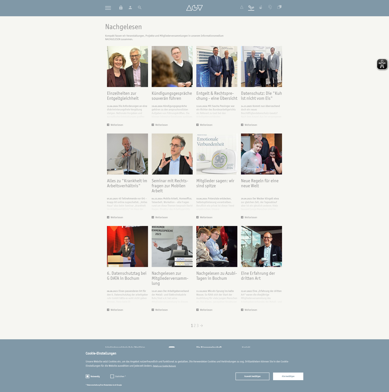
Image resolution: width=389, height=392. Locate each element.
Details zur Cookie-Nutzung (164, 366)
